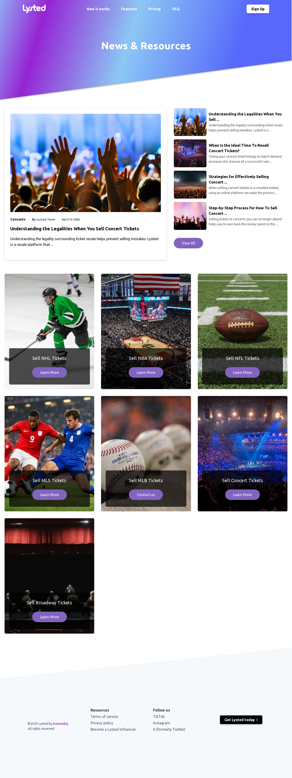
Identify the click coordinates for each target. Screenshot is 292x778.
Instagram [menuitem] (161, 723)
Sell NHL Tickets (49, 358)
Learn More (49, 372)
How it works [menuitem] (98, 9)
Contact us (146, 495)
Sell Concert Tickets (242, 480)
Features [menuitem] (129, 9)
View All (188, 243)
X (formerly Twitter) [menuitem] (169, 729)
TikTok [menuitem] (159, 716)
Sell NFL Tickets (242, 358)
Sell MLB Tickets (146, 480)
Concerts (18, 219)
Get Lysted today (239, 720)
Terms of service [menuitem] (104, 716)
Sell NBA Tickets (146, 358)
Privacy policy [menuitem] (102, 723)
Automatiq (60, 723)
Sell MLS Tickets (49, 480)
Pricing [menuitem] (155, 9)
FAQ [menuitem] (176, 9)
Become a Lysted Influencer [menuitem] (113, 729)
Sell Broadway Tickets (49, 602)
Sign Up (258, 9)
